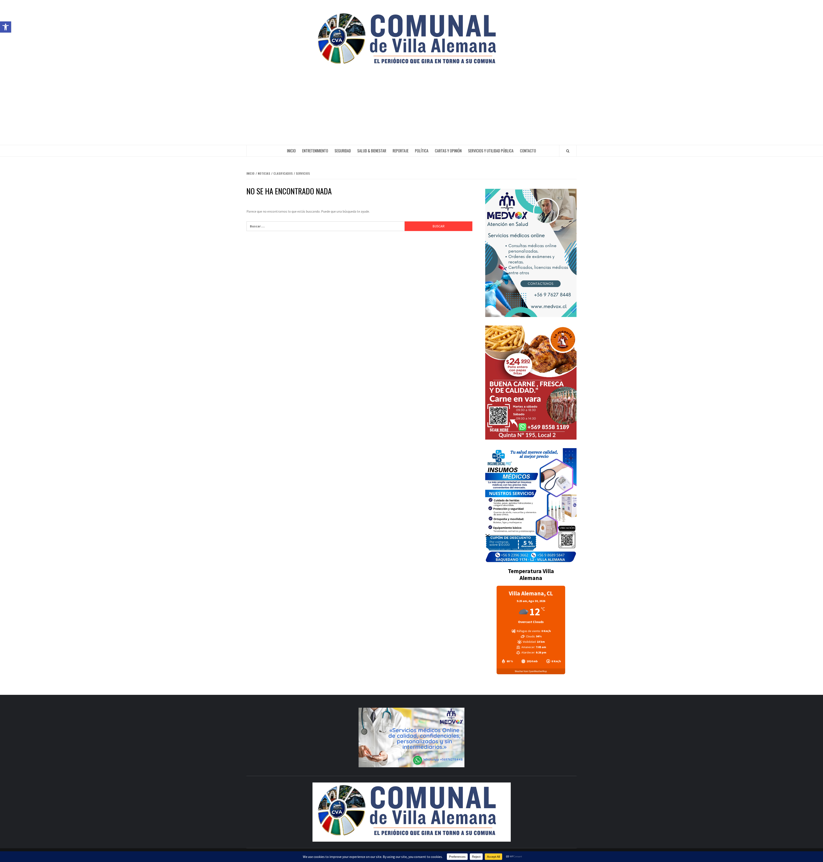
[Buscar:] (325, 226)
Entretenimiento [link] (315, 150)
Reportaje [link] (400, 150)
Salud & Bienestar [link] (371, 150)
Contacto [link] (528, 150)
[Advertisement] (411, 113)
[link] (5, 27)
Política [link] (421, 150)
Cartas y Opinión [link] (448, 150)
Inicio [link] (291, 150)
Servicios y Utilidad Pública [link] (491, 150)
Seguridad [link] (343, 150)
